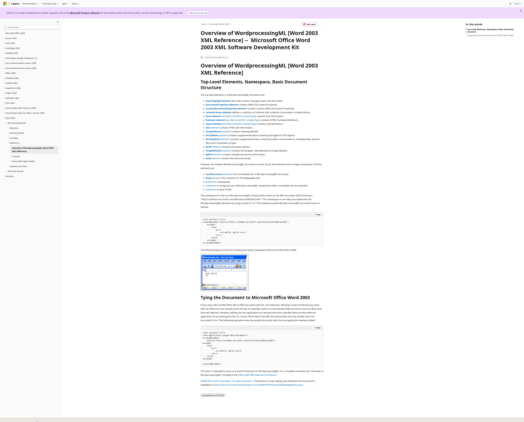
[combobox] (30, 27)
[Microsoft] (5, 3)
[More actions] (321, 24)
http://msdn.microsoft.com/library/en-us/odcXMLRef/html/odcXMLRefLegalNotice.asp (257, 384)
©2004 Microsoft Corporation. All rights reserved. (226, 380)
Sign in (517, 3)
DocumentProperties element (222, 104)
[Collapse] (57, 22)
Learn (203, 24)
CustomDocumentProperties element (226, 108)
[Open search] (510, 3)
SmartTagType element (218, 100)
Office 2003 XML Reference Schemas (257, 374)
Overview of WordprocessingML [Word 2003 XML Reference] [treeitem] (32, 150)
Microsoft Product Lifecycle (84, 12)
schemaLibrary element (219, 112)
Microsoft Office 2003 (219, 24)
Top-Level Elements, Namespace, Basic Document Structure (490, 30)
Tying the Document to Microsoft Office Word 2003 (490, 35)
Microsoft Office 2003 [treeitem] (15, 33)
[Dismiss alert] (521, 11)
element (212, 127)
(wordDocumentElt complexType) (231, 116)
